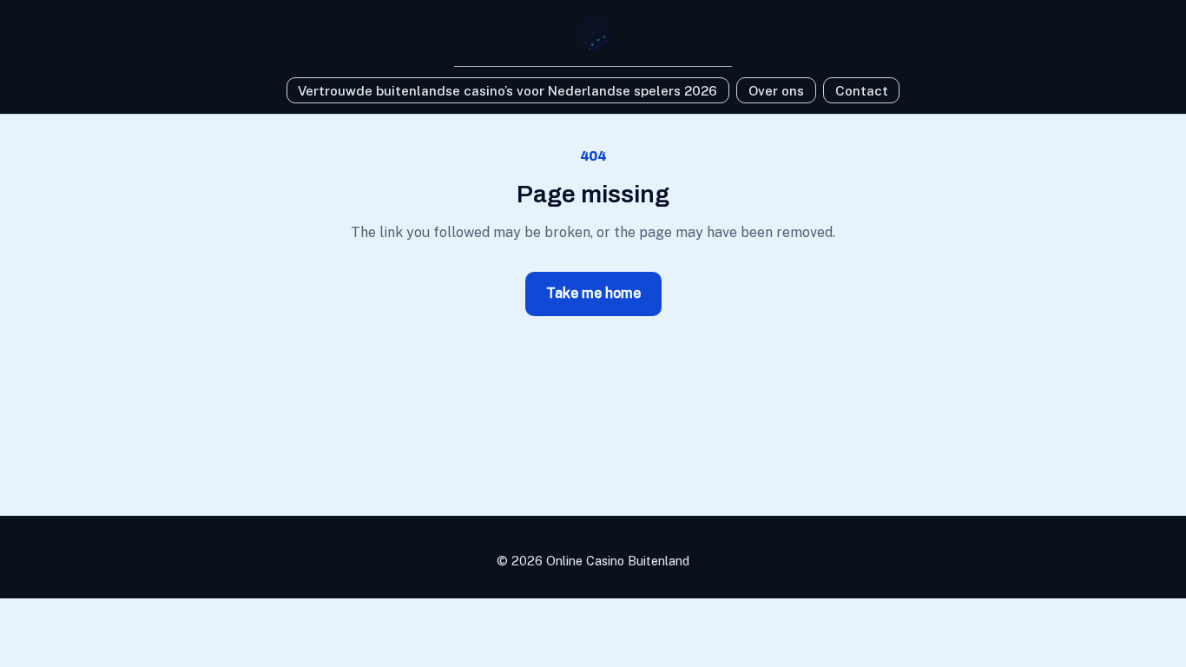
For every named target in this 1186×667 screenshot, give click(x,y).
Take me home (593, 293)
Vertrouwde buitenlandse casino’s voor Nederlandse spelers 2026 (507, 90)
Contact (861, 90)
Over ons (776, 90)
